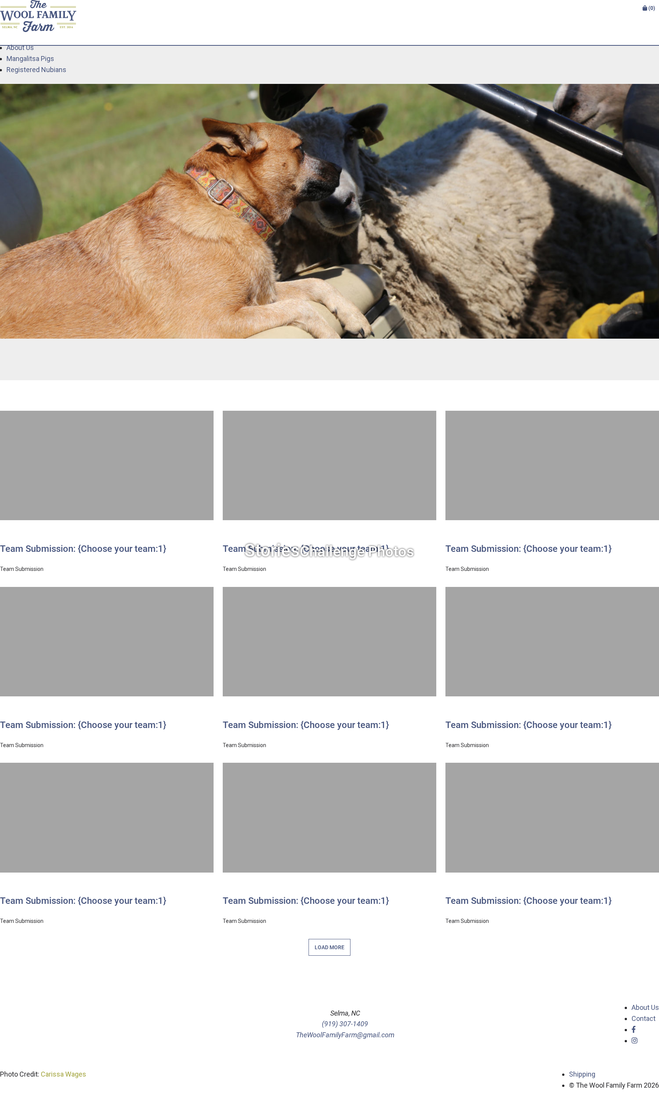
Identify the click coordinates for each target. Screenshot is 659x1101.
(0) (651, 8)
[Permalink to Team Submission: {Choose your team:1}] (107, 527)
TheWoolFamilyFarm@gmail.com (345, 1035)
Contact (644, 1018)
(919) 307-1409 (345, 1024)
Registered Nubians (36, 70)
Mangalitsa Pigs (30, 59)
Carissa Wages (63, 1074)
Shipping (582, 1074)
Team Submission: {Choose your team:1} (83, 548)
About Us (20, 47)
